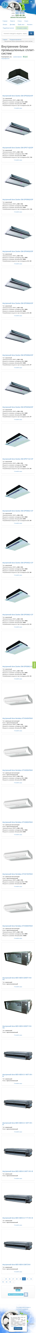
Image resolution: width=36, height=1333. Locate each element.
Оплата (5, 24)
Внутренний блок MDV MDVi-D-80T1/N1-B (18, 1171)
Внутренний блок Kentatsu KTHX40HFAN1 (18, 718)
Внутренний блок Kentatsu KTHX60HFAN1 (18, 822)
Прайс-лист (21, 24)
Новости (12, 21)
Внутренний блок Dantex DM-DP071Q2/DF (18, 147)
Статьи (20, 21)
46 (9, 1279)
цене (25, 57)
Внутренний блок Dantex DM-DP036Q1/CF (18, 614)
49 (20, 1279)
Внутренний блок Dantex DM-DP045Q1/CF (18, 562)
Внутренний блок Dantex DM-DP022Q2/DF (18, 407)
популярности (5, 58)
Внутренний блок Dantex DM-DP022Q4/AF (18, 95)
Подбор (34, 665)
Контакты (29, 24)
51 (27, 1279)
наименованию (17, 57)
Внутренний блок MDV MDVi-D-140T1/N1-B (18, 1124)
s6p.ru (18, 1290)
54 (6, 1282)
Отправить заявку (22, 28)
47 (13, 1279)
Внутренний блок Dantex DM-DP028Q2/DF (18, 355)
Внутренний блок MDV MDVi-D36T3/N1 (17, 1264)
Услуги (26, 21)
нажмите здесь (13, 1326)
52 (31, 1279)
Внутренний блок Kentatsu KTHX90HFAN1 (18, 926)
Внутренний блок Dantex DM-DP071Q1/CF (18, 459)
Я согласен (18, 1328)
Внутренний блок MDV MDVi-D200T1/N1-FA (17, 1027)
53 (3, 1282)
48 (16, 1279)
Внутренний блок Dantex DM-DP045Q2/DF (18, 251)
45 (6, 1279)
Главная (5, 21)
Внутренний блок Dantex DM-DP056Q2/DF (18, 199)
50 (24, 1279)
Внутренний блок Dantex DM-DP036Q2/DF (18, 303)
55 (10, 1282)
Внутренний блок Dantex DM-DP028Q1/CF (18, 666)
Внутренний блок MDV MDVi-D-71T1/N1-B (18, 1218)
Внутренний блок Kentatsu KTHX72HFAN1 (18, 874)
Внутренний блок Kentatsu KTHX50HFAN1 (18, 770)
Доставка (12, 24)
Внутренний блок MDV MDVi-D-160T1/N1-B (18, 1075)
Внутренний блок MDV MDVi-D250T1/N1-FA (17, 979)
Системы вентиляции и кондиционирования (23, 1308)
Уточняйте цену (18, 108)
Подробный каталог (8, 28)
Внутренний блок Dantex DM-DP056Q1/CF (18, 511)
